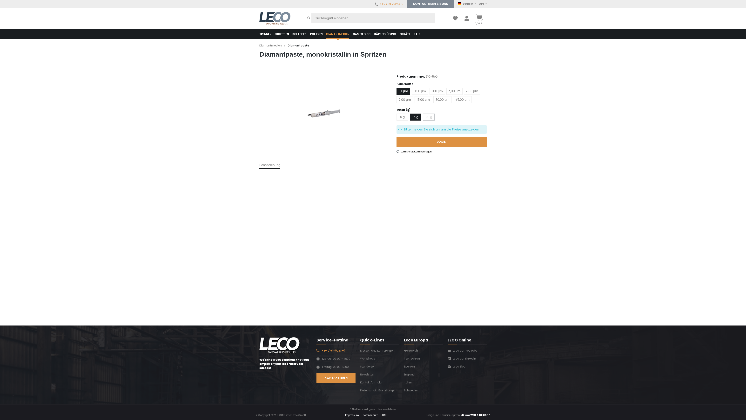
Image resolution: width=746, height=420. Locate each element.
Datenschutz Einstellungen (378, 390)
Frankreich (411, 351)
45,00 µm (462, 99)
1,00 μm (437, 91)
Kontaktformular (371, 382)
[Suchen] (308, 18)
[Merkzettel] (455, 18)
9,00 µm (405, 99)
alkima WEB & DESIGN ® (475, 415)
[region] (324, 113)
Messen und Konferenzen (377, 351)
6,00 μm (472, 91)
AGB (384, 415)
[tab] (269, 165)
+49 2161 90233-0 (391, 4)
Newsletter (367, 374)
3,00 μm (454, 91)
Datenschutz (370, 415)
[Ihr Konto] (466, 18)
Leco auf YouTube (465, 351)
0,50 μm (420, 91)
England (409, 374)
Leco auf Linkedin (464, 358)
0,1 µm (403, 91)
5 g (402, 117)
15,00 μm (423, 99)
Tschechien (412, 358)
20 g (430, 118)
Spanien (409, 366)
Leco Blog (459, 366)
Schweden (411, 390)
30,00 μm (442, 99)
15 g (415, 117)
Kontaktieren (430, 4)
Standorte (367, 366)
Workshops (367, 358)
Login (441, 141)
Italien (408, 382)
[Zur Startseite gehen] (274, 18)
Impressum (352, 415)
